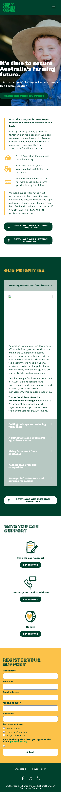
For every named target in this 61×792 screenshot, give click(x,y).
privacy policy (18, 741)
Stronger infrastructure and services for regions (26, 479)
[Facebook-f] (22, 778)
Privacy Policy (39, 768)
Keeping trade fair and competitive (22, 466)
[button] (53, 7)
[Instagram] (30, 778)
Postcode (8, 713)
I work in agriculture (16, 732)
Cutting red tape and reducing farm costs (27, 425)
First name (9, 671)
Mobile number (12, 703)
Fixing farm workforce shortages (23, 452)
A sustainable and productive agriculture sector (27, 439)
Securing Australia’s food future (29, 285)
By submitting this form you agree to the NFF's (27, 740)
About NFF (20, 768)
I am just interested (15, 735)
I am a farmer (12, 728)
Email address (11, 692)
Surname (8, 681)
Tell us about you (13, 724)
